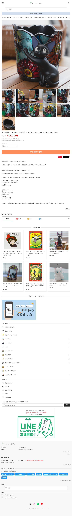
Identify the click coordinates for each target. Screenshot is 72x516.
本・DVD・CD (9, 351)
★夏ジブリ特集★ (10, 327)
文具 (6, 347)
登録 (67, 405)
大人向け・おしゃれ (10, 374)
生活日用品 (8, 355)
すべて (7, 218)
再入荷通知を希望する (36, 152)
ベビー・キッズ (9, 366)
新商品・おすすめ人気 (11, 335)
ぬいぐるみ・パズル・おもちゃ (13, 363)
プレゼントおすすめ (10, 370)
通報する (68, 208)
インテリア (8, 339)
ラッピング (4, 143)
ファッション (8, 343)
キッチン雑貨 (8, 359)
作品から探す (8, 331)
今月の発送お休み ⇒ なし (36, 13)
